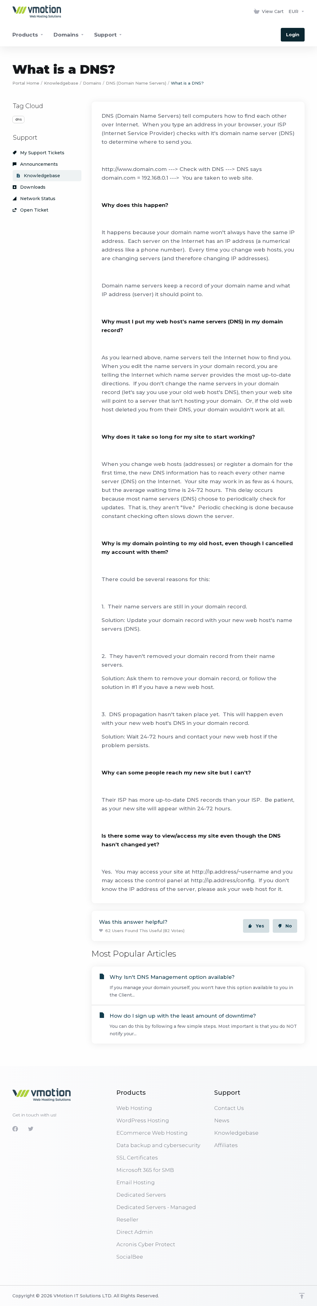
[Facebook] (15, 1129)
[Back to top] (302, 1296)
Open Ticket (33, 210)
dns (18, 119)
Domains (92, 83)
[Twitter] (30, 1129)
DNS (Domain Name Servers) (136, 83)
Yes (260, 926)
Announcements (38, 164)
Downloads (32, 187)
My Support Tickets (41, 153)
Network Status (37, 198)
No (288, 926)
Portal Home (25, 83)
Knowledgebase (61, 83)
